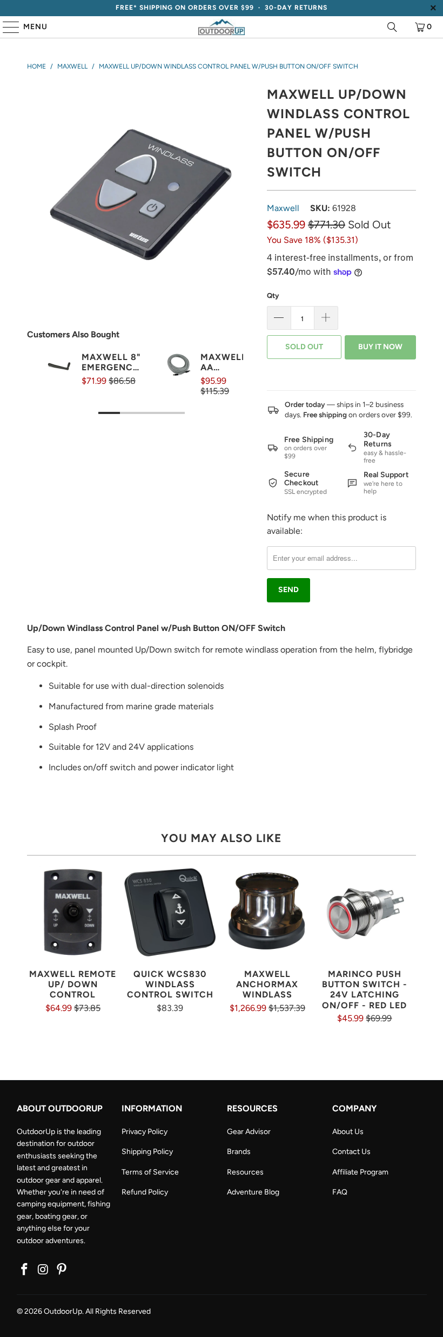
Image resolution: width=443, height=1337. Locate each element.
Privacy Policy (144, 1131)
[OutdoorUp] (221, 27)
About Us (348, 1131)
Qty (273, 295)
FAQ (339, 1192)
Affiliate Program (360, 1172)
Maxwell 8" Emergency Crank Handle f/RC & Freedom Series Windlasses (112, 362)
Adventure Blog (253, 1192)
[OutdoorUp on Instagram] (43, 1270)
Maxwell (283, 208)
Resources (245, 1172)
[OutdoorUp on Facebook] (25, 1270)
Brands (239, 1151)
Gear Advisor (249, 1131)
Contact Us (351, 1151)
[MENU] (6, 27)
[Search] (392, 27)
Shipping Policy (147, 1151)
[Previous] (48, 394)
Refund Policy (145, 1192)
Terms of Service (150, 1172)
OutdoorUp (63, 1311)
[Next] (235, 394)
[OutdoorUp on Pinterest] (62, 1270)
